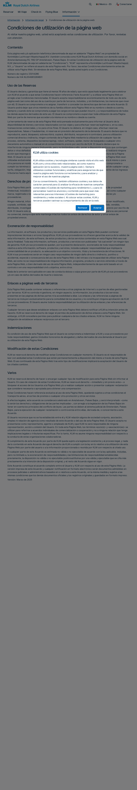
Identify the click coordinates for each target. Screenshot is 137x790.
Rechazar (82, 208)
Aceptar (97, 208)
